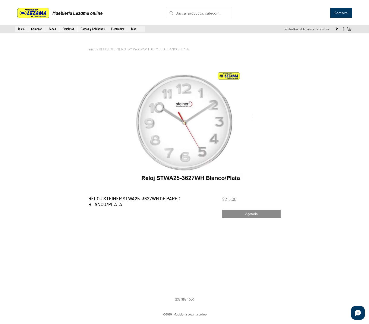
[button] (349, 29)
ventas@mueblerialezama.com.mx (306, 29)
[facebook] (343, 29)
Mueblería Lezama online (77, 13)
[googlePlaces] (337, 29)
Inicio (92, 49)
